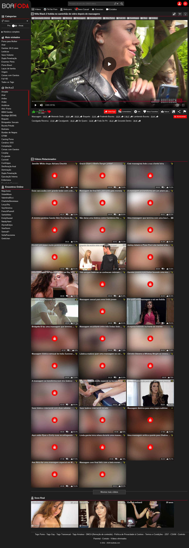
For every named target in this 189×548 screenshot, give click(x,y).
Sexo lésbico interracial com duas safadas (51, 408)
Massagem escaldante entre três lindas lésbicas (101, 327)
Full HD (4, 79)
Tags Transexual (64, 534)
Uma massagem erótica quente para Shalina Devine (148, 435)
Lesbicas (5, 51)
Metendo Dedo (57, 116)
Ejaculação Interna (42, 18)
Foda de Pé (102, 121)
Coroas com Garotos (10, 75)
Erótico (154, 18)
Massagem (80, 18)
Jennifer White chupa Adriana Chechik (49, 164)
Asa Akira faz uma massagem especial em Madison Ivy (53, 462)
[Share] (179, 112)
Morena (69, 18)
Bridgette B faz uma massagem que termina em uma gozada (53, 327)
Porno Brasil (7, 65)
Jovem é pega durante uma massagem (49, 299)
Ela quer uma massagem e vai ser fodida (146, 299)
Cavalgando (63, 121)
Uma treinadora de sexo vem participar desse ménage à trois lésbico (148, 381)
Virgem (4, 72)
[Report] (185, 112)
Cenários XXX (95, 18)
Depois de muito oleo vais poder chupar (98, 245)
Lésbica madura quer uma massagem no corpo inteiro (101, 354)
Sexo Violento (7, 55)
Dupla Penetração (9, 58)
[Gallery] (173, 112)
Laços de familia (8, 68)
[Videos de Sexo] (15, 6)
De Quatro (83, 121)
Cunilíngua (134, 18)
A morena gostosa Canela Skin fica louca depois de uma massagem (53, 218)
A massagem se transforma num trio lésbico (52, 381)
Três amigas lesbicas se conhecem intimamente (101, 272)
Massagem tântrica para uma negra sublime (147, 408)
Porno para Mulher (9, 41)
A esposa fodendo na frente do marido (145, 327)
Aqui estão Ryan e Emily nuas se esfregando (52, 435)
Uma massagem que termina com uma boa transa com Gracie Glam (148, 218)
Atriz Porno (110, 18)
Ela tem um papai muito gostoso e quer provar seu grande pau (53, 245)
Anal (3, 45)
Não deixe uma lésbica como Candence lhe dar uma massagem (101, 218)
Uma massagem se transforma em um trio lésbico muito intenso (53, 272)
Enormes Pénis (8, 62)
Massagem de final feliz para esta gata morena (101, 191)
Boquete (57, 18)
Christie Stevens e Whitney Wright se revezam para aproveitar (148, 354)
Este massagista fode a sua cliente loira (145, 164)
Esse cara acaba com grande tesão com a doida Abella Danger (53, 191)
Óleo (145, 18)
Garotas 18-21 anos (10, 48)
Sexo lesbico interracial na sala (94, 408)
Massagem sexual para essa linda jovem (98, 299)
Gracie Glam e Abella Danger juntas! (96, 164)
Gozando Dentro (124, 121)
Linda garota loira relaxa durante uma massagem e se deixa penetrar (101, 435)
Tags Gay (51, 534)
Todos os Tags (8, 82)
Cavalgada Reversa (40, 121)
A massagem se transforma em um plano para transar (148, 191)
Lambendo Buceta (141, 116)
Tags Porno (40, 534)
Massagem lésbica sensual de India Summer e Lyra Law (53, 354)
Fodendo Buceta (107, 116)
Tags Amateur (78, 534)
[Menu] (185, 3)
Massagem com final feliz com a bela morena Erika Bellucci (101, 462)
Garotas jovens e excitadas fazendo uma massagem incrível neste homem (148, 272)
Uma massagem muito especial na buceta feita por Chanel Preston (101, 381)
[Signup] (179, 3)
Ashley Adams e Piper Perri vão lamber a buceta (148, 245)
